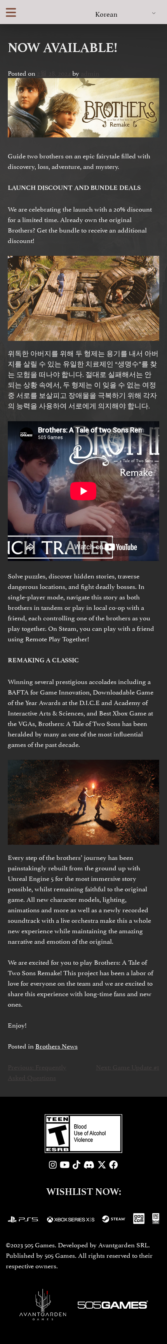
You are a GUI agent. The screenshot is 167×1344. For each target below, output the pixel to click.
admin (90, 73)
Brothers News (56, 1045)
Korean (106, 13)
